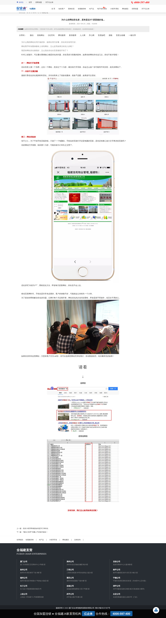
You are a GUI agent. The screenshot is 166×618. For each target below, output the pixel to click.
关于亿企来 (49, 2)
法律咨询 (77, 540)
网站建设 (125, 9)
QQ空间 (51, 35)
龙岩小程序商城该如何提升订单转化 (35, 528)
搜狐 (110, 35)
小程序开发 (53, 540)
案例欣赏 (71, 9)
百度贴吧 (101, 35)
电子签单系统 (102, 9)
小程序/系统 (114, 9)
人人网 (82, 35)
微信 (32, 35)
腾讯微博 (61, 35)
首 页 (53, 9)
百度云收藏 (120, 35)
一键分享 (132, 35)
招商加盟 (38, 2)
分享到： (22, 35)
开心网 (91, 35)
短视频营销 (82, 9)
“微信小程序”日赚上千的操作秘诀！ (35, 532)
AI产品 (91, 9)
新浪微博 (72, 35)
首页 (30, 2)
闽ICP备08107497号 (102, 608)
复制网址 (40, 35)
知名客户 (61, 9)
